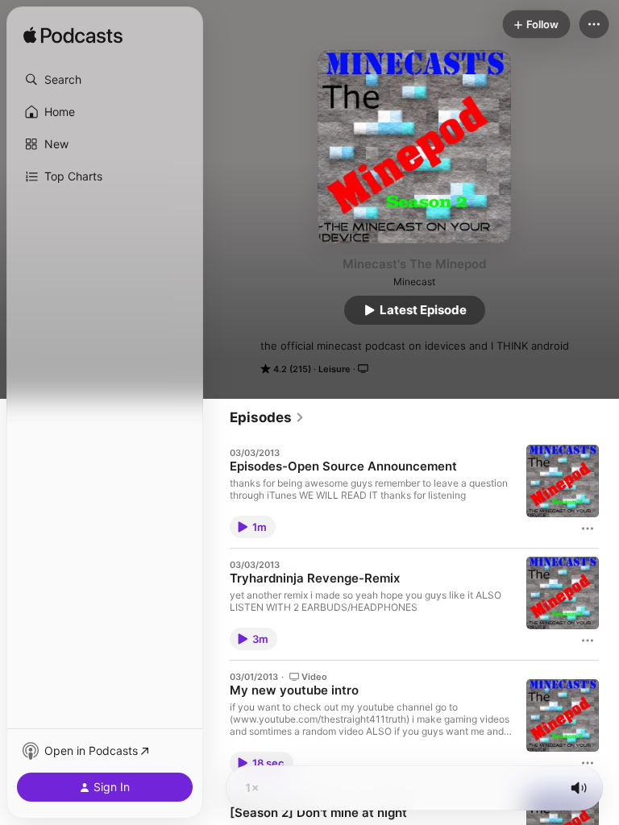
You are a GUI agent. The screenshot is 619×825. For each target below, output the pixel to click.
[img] (73, 36)
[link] (267, 417)
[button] (105, 79)
